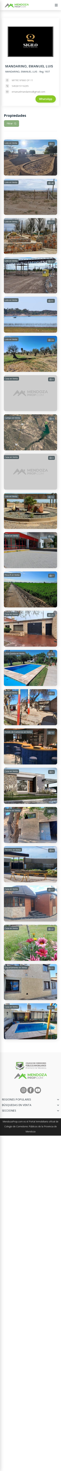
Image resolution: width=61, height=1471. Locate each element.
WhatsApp (45, 99)
